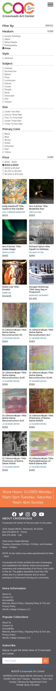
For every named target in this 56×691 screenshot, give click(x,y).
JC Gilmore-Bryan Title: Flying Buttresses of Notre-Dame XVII (41, 461)
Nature (7, 83)
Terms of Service (27, 668)
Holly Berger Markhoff (13, 212)
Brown (7, 140)
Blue (6, 137)
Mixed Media (10, 42)
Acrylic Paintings (12, 36)
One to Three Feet (13, 114)
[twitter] (21, 514)
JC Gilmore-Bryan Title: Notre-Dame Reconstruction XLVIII (41, 375)
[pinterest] (34, 514)
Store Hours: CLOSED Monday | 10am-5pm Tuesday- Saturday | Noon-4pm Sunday (28, 497)
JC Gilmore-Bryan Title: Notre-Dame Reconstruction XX (14, 332)
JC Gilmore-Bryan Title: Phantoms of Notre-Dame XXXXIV (41, 418)
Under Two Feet (12, 111)
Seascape (9, 95)
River (7, 92)
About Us (6, 594)
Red (6, 149)
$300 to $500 (11, 165)
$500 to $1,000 (12, 168)
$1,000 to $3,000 (13, 171)
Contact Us (7, 597)
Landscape (9, 80)
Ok (45, 660)
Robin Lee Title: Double (10, 288)
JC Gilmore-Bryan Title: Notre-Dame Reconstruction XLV (41, 332)
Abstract (8, 58)
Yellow (7, 152)
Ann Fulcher (35, 212)
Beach (7, 74)
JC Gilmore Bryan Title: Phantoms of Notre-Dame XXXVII (14, 461)
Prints (7, 48)
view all (49, 25)
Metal (7, 39)
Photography (10, 45)
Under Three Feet (12, 120)
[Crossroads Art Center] (18, 9)
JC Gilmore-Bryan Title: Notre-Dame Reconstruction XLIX (14, 418)
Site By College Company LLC (16, 609)
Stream (8, 101)
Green (7, 143)
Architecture (10, 71)
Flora (6, 77)
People (7, 89)
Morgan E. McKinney (38, 295)
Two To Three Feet (13, 117)
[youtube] (41, 514)
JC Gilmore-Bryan (10, 338)
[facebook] (14, 514)
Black (7, 133)
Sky (6, 98)
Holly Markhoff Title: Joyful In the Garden (13, 207)
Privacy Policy (48, 666)
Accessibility (8, 600)
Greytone (8, 146)
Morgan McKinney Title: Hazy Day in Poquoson (39, 289)
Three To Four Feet (13, 123)
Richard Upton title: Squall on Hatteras (39, 247)
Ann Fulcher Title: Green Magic (11, 247)
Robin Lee (6, 293)
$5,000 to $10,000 (13, 174)
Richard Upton (36, 252)
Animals (8, 68)
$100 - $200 (10, 162)
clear (50, 31)
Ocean (7, 86)
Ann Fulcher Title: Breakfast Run (38, 207)
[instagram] (28, 514)
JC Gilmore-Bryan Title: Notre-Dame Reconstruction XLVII (14, 375)
